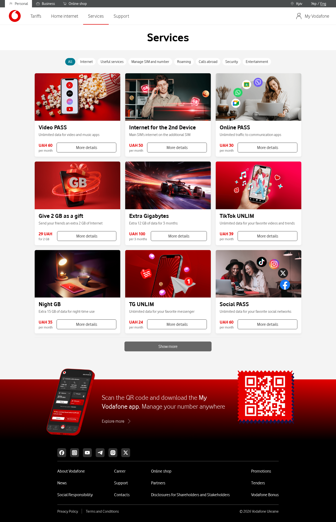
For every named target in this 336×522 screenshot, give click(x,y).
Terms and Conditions (102, 511)
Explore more (113, 421)
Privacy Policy (67, 511)
